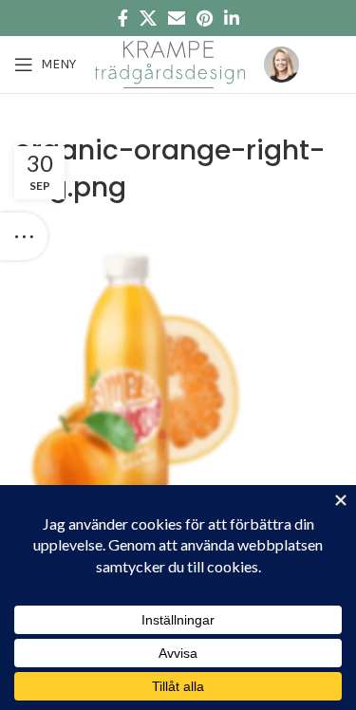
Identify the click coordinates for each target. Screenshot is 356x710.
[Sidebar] (23, 236)
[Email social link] (176, 18)
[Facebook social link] (123, 18)
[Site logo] (170, 63)
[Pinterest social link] (204, 18)
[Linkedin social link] (231, 18)
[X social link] (148, 18)
